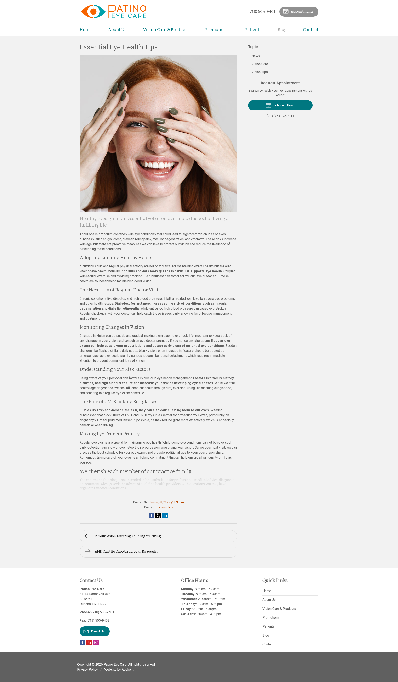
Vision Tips (166, 507)
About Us (117, 29)
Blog (282, 29)
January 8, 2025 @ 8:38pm (166, 502)
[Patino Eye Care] (113, 11)
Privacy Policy (87, 669)
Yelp (89, 642)
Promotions (217, 29)
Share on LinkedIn (165, 515)
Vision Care (259, 64)
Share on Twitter (158, 515)
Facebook (82, 642)
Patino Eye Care (115, 664)
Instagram (96, 642)
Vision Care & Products (166, 29)
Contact (310, 29)
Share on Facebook (151, 515)
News (255, 56)
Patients (253, 29)
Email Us (97, 631)
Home (86, 29)
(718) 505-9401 (261, 11)
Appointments (301, 11)
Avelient (127, 669)
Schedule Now (283, 105)
